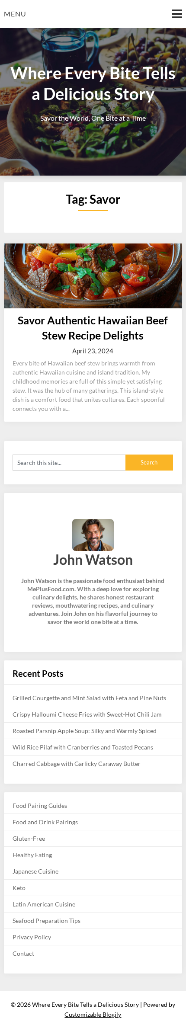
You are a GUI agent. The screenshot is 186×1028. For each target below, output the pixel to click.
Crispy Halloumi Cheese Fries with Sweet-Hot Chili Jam (87, 714)
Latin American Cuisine (44, 904)
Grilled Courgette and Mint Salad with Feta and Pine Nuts (89, 697)
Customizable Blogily (92, 1014)
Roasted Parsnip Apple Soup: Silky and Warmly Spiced (85, 730)
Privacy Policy (32, 937)
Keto (19, 887)
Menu (15, 14)
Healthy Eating (32, 854)
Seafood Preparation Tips (46, 920)
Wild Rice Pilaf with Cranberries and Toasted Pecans (83, 747)
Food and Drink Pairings (45, 822)
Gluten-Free (29, 838)
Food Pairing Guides (40, 805)
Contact (23, 953)
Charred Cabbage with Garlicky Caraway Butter (77, 763)
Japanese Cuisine (35, 871)
